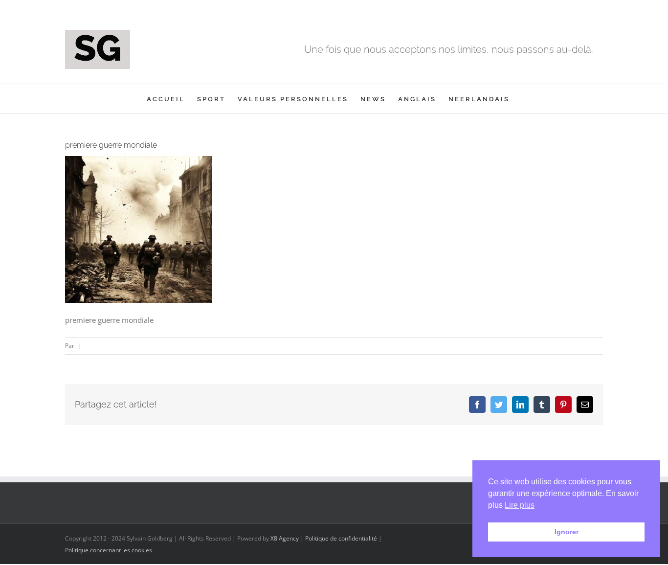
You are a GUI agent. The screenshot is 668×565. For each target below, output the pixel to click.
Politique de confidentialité (341, 538)
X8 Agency (284, 538)
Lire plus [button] (519, 505)
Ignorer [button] (567, 532)
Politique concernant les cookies (108, 550)
